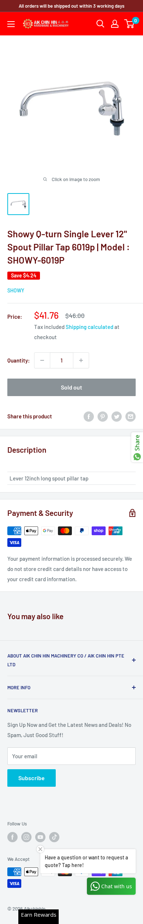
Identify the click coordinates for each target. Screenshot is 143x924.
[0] (129, 23)
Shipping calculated (89, 326)
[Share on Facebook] (89, 416)
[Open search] (100, 24)
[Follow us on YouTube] (40, 837)
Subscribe (31, 777)
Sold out (71, 387)
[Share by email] (130, 416)
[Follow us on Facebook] (12, 837)
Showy (15, 290)
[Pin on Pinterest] (103, 416)
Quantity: (18, 360)
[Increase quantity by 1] (81, 360)
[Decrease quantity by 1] (42, 360)
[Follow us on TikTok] (54, 837)
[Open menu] (11, 24)
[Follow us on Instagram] (26, 837)
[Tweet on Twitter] (116, 416)
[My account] (114, 24)
